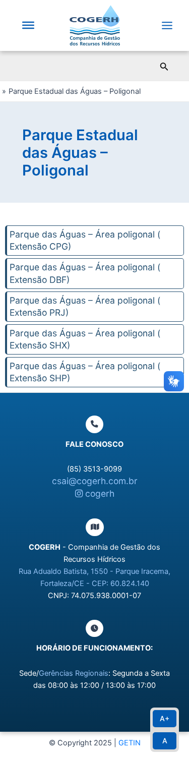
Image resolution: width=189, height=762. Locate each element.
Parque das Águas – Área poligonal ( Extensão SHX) (85, 339)
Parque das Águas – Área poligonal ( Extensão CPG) (85, 240)
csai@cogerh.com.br (95, 481)
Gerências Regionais (73, 673)
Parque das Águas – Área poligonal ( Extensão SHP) (85, 372)
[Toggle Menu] (28, 25)
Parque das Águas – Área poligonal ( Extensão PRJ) (85, 306)
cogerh (98, 493)
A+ (164, 718)
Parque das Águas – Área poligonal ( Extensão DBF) (85, 273)
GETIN (129, 742)
